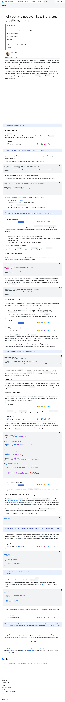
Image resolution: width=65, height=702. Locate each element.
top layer (22, 200)
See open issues (5, 671)
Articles (4, 5)
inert (45, 207)
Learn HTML (41, 150)
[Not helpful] (59, 13)
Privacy (6, 699)
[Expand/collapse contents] (14, 25)
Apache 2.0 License (10, 650)
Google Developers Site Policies (28, 650)
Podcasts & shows (5, 682)
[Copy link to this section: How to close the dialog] (23, 254)
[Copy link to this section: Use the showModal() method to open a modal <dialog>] (39, 175)
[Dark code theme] (60, 165)
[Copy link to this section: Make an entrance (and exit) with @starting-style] (41, 495)
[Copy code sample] (61, 165)
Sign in (62, 1)
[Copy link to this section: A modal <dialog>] (19, 130)
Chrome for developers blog (30, 351)
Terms (3, 699)
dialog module (35, 150)
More (39, 1)
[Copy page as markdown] (25, 21)
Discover (26, 1)
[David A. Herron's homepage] (11, 55)
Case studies (4, 680)
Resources (20, 1)
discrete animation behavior (11, 611)
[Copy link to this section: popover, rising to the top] (23, 299)
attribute (46, 312)
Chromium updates (6, 678)
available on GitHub (20, 125)
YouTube (3, 689)
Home (6, 12)
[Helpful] (57, 13)
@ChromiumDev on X (6, 687)
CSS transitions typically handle (15, 500)
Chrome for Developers (48, 213)
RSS (3, 693)
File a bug (4, 669)
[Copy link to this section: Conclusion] (14, 630)
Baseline (33, 1)
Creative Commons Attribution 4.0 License (39, 648)
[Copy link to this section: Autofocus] (14, 379)
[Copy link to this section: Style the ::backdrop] (21, 393)
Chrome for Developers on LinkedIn (9, 691)
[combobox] (49, 1)
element (12, 134)
